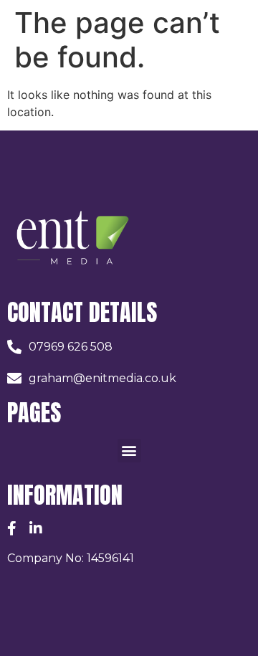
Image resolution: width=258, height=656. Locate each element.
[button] (129, 450)
